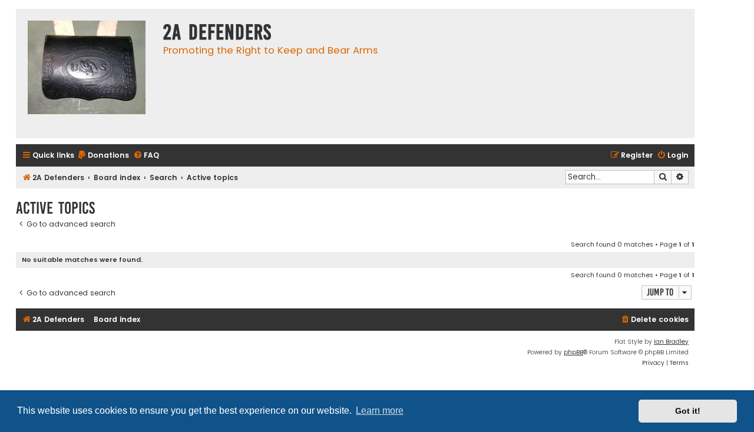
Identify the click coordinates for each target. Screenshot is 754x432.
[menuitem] (103, 156)
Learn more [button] (380, 411)
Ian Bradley (671, 341)
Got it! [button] (687, 411)
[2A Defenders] (86, 73)
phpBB (573, 352)
